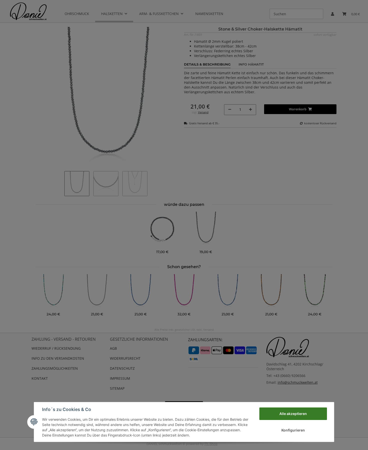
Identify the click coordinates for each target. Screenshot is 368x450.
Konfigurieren (293, 430)
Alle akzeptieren (293, 413)
